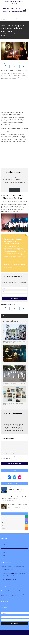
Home (2, 18)
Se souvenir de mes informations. (9, 458)
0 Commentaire (11, 33)
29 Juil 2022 (12, 569)
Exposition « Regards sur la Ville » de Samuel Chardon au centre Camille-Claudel (14, 342)
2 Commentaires (5, 569)
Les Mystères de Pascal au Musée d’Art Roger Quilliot (13, 362)
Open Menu (24, 10)
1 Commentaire (5, 575)
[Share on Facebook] (5, 66)
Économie (4, 522)
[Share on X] (14, 66)
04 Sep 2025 (18, 492)
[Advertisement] (14, 95)
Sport (3, 528)
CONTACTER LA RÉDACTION (16, 1)
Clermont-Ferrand (9, 315)
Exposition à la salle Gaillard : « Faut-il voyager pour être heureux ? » (13, 404)
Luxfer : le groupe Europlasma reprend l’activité (13, 573)
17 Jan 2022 (12, 575)
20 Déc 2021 (3, 33)
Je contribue (14, 190)
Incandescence (19, 631)
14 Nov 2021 (12, 581)
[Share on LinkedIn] (23, 66)
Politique (4, 519)
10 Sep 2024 (18, 507)
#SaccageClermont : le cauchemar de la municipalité (14, 383)
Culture (6, 18)
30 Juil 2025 (12, 500)
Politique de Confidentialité (10, 633)
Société (3, 516)
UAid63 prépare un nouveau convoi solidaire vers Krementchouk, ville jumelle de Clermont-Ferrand (16, 489)
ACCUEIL (7, 1)
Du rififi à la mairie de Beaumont (10, 579)
